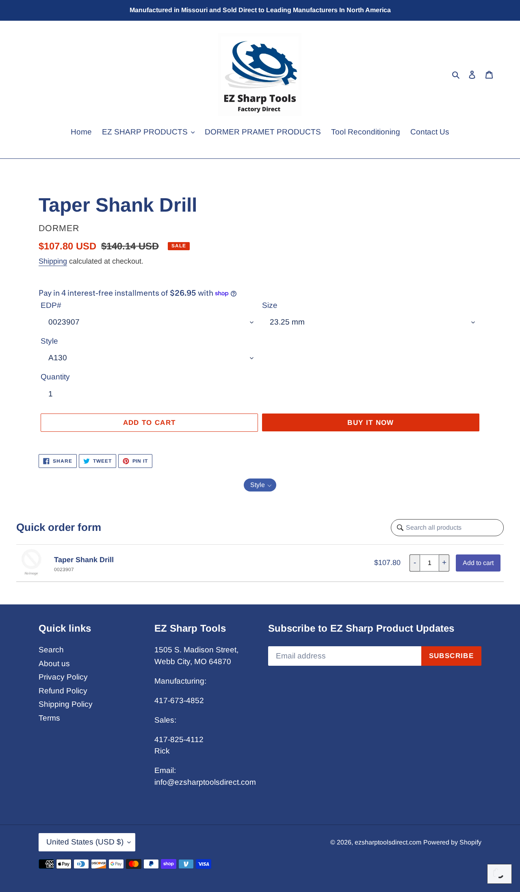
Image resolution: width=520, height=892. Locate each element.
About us (54, 663)
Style (49, 341)
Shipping (53, 261)
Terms (49, 718)
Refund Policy (63, 690)
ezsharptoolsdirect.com (388, 842)
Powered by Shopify (452, 842)
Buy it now (370, 423)
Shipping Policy (66, 704)
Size (269, 305)
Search (51, 649)
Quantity (55, 376)
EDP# (51, 305)
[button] (260, 485)
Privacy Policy (63, 677)
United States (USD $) (85, 842)
